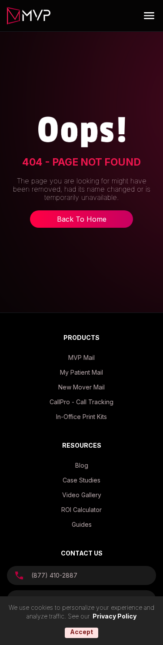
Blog (81, 465)
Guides (82, 524)
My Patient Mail (81, 372)
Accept (81, 631)
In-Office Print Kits (81, 416)
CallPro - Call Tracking (81, 402)
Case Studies (81, 480)
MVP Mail (81, 357)
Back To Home (81, 219)
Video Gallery (81, 495)
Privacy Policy (114, 616)
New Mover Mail (81, 387)
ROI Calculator (81, 509)
